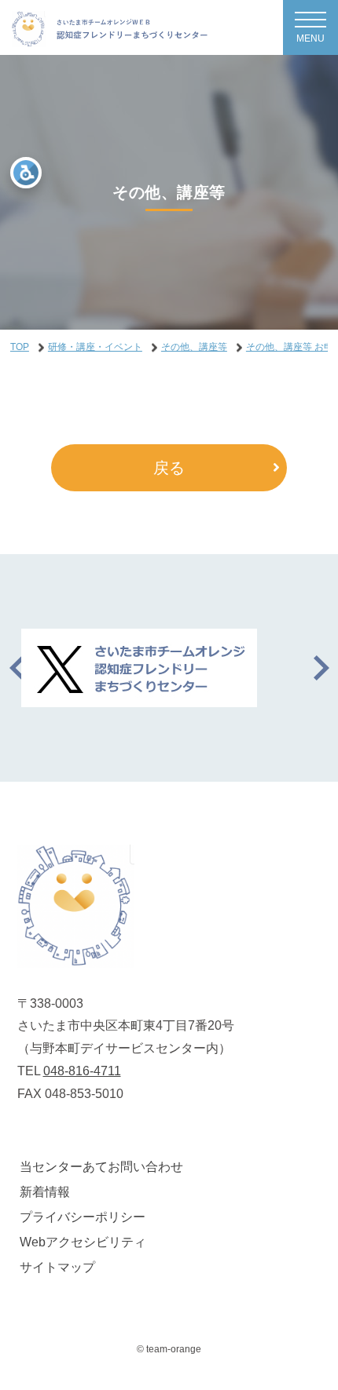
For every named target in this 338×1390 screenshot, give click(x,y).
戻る (169, 467)
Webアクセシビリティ (83, 1242)
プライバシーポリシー (82, 1217)
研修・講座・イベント (95, 346)
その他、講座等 (194, 346)
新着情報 (45, 1191)
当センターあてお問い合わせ (101, 1166)
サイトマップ (57, 1267)
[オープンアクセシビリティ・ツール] (26, 172)
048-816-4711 (82, 1071)
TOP (19, 346)
